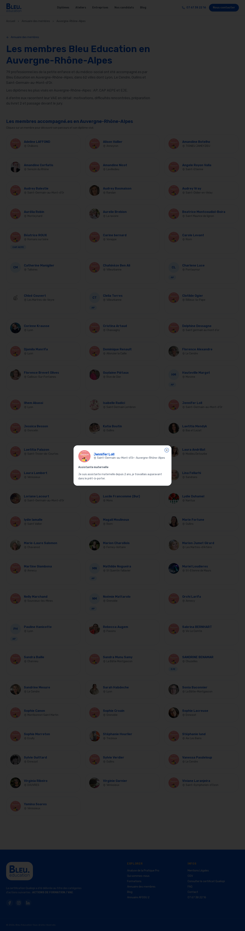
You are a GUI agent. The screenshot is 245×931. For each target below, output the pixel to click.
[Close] (166, 450)
